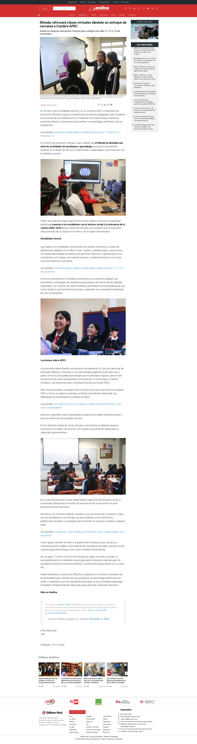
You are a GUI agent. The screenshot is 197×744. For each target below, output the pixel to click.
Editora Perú (84, 737)
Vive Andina (125, 2)
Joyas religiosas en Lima (129, 719)
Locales (72, 727)
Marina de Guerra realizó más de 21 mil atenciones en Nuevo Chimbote (93, 681)
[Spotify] (152, 8)
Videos (113, 15)
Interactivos (107, 724)
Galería (93, 15)
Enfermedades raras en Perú (130, 717)
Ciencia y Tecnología (93, 730)
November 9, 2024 (99, 618)
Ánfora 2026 (90, 719)
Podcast (122, 15)
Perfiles (82, 2)
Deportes (89, 722)
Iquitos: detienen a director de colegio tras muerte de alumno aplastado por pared (144, 69)
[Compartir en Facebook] (54, 686)
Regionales (73, 730)
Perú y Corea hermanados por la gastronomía (136, 729)
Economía (72, 724)
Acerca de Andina (96, 737)
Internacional (73, 732)
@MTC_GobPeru (65, 605)
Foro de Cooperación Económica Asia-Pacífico (136, 721)
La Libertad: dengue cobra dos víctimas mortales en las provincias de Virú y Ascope (144, 127)
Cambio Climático (92, 732)
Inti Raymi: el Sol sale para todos (132, 731)
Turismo (115, 2)
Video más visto (144, 21)
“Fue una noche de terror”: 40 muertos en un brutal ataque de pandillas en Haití (144, 110)
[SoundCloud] (148, 8)
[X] (130, 8)
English (45, 8)
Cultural (88, 716)
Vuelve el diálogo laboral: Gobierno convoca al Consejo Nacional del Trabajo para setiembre (47, 682)
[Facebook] (126, 8)
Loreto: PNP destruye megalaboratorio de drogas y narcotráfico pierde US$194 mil (144, 102)
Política (71, 722)
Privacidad (114, 737)
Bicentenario (72, 2)
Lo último (71, 15)
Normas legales (104, 2)
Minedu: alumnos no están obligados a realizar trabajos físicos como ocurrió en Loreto (144, 77)
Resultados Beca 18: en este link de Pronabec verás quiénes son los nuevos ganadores (145, 60)
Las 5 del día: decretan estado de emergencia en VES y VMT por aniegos (116, 681)
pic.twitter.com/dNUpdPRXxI (56, 613)
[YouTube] (139, 8)
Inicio (71, 716)
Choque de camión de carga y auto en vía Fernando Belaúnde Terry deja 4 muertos (144, 119)
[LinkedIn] (134, 8)
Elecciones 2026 (126, 714)
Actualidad (83, 15)
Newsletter (132, 15)
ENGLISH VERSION (77, 712)
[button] (39, 673)
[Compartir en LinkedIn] (59, 686)
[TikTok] (157, 8)
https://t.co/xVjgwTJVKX (97, 610)
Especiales (92, 2)
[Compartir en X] (56, 686)
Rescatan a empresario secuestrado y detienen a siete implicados (144, 85)
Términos (106, 737)
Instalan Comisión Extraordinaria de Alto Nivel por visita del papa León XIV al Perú (145, 94)
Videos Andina (48, 657)
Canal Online (103, 15)
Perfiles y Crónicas (92, 727)
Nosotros (106, 732)
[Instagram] (143, 8)
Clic (87, 724)
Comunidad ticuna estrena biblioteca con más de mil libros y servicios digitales (71, 681)
